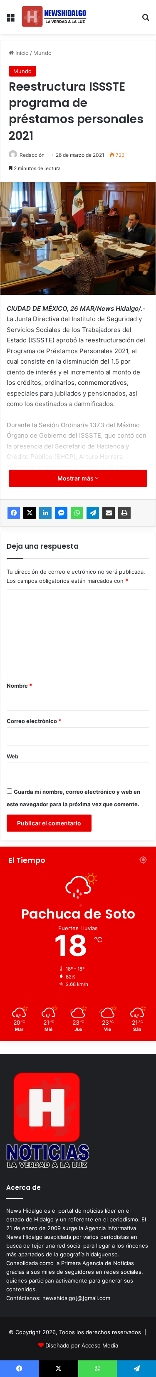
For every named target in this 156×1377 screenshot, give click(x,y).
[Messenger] (61, 513)
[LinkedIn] (45, 513)
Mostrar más (76, 478)
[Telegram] (93, 513)
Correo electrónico (34, 721)
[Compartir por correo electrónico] (108, 513)
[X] (29, 513)
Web (12, 756)
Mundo (42, 53)
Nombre (19, 685)
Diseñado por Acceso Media (81, 1345)
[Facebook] (13, 513)
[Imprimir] (124, 513)
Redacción (32, 155)
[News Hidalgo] (54, 17)
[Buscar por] (145, 20)
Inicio (21, 53)
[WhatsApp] (77, 513)
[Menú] (10, 20)
